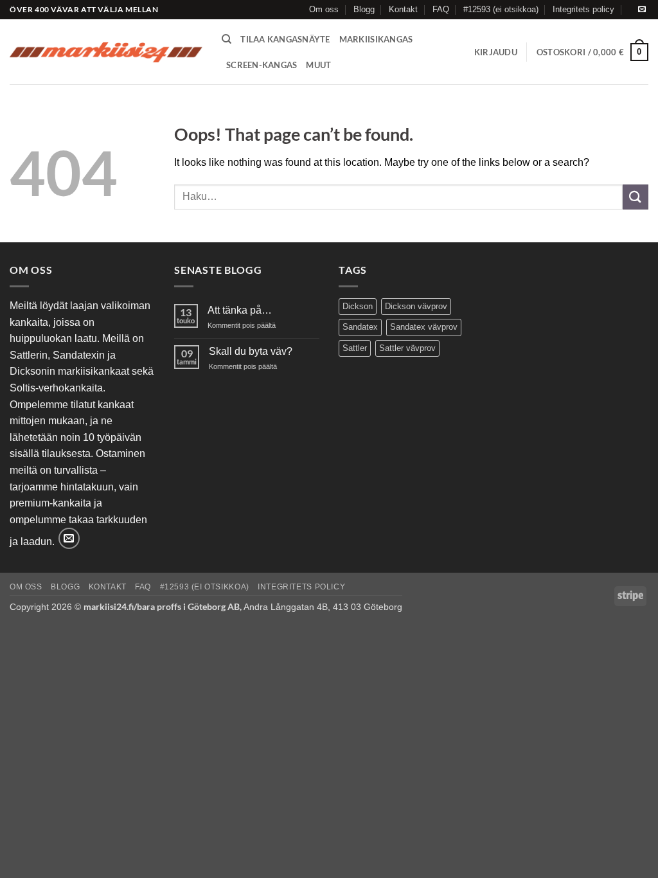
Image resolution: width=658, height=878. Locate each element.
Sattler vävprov (407, 348)
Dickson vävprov (416, 306)
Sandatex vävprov (424, 327)
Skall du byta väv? (250, 351)
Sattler (354, 348)
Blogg (364, 9)
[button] (495, 52)
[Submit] (635, 197)
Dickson (357, 306)
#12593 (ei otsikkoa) (500, 9)
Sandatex (360, 327)
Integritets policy (583, 9)
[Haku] (226, 39)
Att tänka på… (240, 310)
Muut (318, 65)
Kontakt (403, 9)
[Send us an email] (642, 9)
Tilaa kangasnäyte (285, 39)
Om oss (324, 9)
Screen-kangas (261, 65)
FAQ (440, 9)
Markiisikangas (376, 39)
